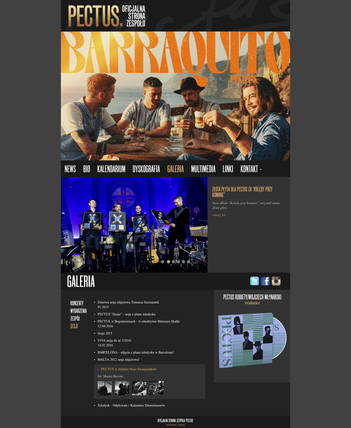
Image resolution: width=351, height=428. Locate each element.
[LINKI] (228, 169)
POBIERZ (252, 303)
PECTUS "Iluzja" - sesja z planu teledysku (126, 314)
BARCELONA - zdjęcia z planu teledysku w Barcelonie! (136, 352)
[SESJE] (74, 326)
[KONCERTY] (77, 303)
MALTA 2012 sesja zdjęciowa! (118, 359)
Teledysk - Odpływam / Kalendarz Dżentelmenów (131, 405)
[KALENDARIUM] (111, 169)
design (182, 424)
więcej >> (219, 214)
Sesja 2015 (105, 333)
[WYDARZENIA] (78, 310)
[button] (251, 169)
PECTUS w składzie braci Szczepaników (129, 369)
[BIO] (87, 169)
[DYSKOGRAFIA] (146, 169)
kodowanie (171, 424)
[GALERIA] (175, 169)
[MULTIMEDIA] (203, 169)
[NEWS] (70, 169)
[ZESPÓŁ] (75, 318)
